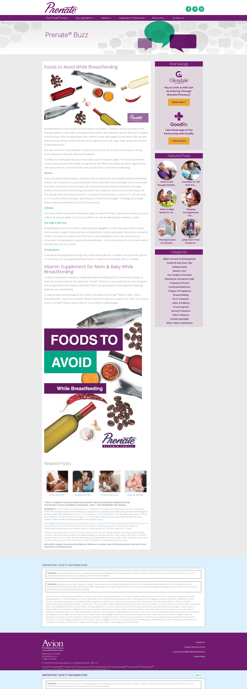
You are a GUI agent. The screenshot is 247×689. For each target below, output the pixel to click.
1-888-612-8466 (49, 659)
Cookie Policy (199, 656)
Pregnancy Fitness (179, 282)
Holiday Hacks (179, 266)
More (198, 675)
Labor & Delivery (181, 302)
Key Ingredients (84, 17)
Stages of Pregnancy (179, 290)
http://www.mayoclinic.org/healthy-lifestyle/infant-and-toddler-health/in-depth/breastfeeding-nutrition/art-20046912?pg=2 (93, 518)
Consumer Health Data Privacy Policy (189, 651)
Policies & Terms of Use (195, 647)
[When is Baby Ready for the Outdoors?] (167, 198)
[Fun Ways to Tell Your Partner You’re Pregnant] (191, 170)
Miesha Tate (179, 270)
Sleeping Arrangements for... (191, 212)
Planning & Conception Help (179, 278)
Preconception (181, 306)
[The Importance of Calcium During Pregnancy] (167, 228)
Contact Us (178, 17)
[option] (57, 483)
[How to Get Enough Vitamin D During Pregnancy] (167, 170)
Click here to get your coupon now (110, 298)
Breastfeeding (181, 294)
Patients (105, 17)
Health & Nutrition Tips (179, 262)
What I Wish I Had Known (179, 322)
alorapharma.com (49, 656)
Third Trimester (180, 314)
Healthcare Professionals (132, 17)
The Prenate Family (56, 17)
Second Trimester (181, 310)
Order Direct (179, 102)
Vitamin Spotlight (179, 318)
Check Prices (179, 141)
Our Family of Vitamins (179, 274)
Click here (131, 535)
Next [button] (148, 483)
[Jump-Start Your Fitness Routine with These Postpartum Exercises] (191, 228)
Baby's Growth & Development (179, 258)
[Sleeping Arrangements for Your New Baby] (191, 198)
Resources (158, 17)
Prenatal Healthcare (179, 286)
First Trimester (181, 298)
